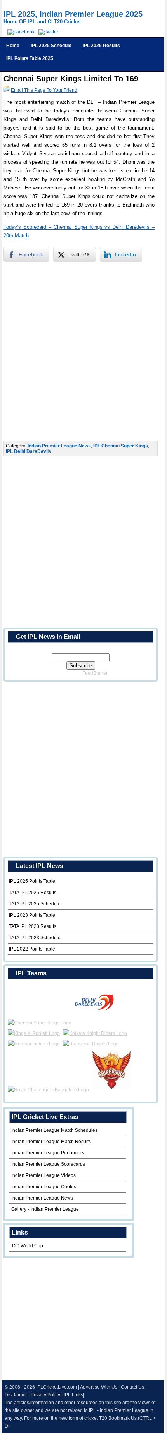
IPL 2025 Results (101, 45)
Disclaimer (16, 1395)
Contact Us (132, 1387)
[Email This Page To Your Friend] (6, 90)
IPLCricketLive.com (56, 1387)
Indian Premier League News (59, 446)
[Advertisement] (83, 351)
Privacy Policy (45, 1395)
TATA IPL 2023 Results (32, 926)
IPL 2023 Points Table (32, 915)
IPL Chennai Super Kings (120, 446)
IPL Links (73, 1395)
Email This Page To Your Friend (44, 90)
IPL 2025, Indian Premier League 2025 (73, 14)
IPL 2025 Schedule (51, 45)
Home (12, 45)
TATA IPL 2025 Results (32, 892)
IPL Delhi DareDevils (28, 451)
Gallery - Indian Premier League (45, 1209)
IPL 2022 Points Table (32, 949)
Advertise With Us (98, 1387)
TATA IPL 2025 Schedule (35, 904)
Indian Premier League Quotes (43, 1186)
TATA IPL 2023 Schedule (35, 937)
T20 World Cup (27, 1246)
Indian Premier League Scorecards (48, 1164)
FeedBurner (95, 673)
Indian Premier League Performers (47, 1153)
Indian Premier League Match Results (51, 1141)
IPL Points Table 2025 (29, 58)
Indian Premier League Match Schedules (54, 1130)
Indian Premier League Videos (43, 1175)
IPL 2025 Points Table (32, 881)
